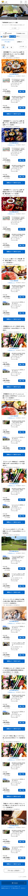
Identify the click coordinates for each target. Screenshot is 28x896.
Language (16, 883)
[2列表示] (11, 47)
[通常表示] (3, 47)
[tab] (20, 42)
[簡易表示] (7, 47)
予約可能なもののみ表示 (6, 37)
